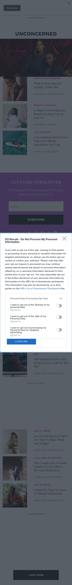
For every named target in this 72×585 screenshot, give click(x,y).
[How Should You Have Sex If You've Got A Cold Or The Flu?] (15, 364)
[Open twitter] (35, 233)
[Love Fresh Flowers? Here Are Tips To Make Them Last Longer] (15, 441)
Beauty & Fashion (15, 51)
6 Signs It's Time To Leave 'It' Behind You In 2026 (50, 491)
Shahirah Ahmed (45, 124)
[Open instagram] (42, 233)
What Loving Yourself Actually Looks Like (47, 85)
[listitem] (36, 298)
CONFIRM (21, 341)
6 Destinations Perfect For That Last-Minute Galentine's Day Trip (50, 140)
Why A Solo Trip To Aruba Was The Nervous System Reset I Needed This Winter (50, 335)
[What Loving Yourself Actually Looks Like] (15, 88)
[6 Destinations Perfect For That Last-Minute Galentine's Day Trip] (15, 142)
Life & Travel (42, 132)
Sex (36, 300)
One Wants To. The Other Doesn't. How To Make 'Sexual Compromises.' (50, 308)
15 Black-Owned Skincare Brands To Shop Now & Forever (50, 113)
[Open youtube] (48, 233)
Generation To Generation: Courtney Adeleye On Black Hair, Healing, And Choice (33, 62)
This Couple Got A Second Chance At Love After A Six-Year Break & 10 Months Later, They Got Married (50, 466)
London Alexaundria (48, 477)
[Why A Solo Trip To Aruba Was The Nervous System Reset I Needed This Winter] (15, 337)
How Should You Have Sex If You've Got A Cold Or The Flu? (51, 362)
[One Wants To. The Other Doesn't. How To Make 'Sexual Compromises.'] (15, 310)
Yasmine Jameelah (46, 346)
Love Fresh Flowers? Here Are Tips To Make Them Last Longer (51, 439)
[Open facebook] (29, 233)
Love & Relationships (47, 78)
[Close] (65, 239)
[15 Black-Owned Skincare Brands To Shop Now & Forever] (15, 115)
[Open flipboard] (55, 233)
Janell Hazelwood (46, 151)
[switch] (59, 305)
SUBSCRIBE (36, 219)
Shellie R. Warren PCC (49, 94)
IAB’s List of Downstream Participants (40, 288)
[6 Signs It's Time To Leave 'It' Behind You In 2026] (15, 494)
